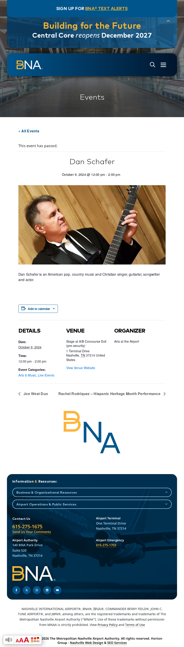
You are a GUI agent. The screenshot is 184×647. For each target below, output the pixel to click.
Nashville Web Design (86, 643)
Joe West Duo (35, 393)
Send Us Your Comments (31, 532)
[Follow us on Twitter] (27, 590)
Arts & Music (27, 375)
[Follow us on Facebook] (16, 590)
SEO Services (117, 643)
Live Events (46, 375)
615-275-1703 (106, 545)
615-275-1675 (27, 526)
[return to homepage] (30, 65)
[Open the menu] (163, 64)
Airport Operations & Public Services (46, 504)
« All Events (28, 130)
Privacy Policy (108, 625)
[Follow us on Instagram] (37, 590)
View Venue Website (80, 367)
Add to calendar (39, 309)
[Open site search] (153, 65)
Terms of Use (135, 625)
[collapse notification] (168, 21)
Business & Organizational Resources (46, 492)
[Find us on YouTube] (57, 590)
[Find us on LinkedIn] (47, 590)
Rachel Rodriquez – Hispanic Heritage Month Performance (109, 393)
